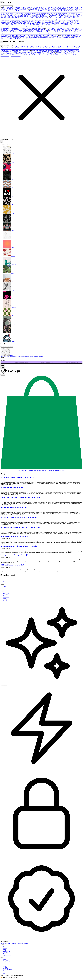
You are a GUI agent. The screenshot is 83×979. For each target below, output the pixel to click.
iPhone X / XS (68, 8)
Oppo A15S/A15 (51, 53)
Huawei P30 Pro (28, 37)
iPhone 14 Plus (63, 7)
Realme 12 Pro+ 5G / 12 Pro (42, 30)
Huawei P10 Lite (66, 37)
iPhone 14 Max (14, 46)
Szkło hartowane (50, 470)
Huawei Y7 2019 (6, 36)
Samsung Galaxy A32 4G (47, 23)
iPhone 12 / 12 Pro (30, 8)
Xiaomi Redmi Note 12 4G (44, 15)
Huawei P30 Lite (35, 37)
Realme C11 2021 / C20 (8, 29)
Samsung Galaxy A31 (56, 23)
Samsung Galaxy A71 (7, 22)
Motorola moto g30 (37, 32)
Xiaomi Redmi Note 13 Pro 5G (13, 16)
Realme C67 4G (32, 30)
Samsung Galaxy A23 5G (65, 27)
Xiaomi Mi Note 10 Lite (12, 13)
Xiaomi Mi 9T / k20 (29, 13)
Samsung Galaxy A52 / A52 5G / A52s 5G (62, 22)
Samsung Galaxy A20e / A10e (32, 24)
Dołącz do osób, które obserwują (14, 943)
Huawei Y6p (17, 36)
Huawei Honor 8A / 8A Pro (25, 38)
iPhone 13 (10, 8)
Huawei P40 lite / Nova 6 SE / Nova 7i (17, 37)
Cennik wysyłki (6, 961)
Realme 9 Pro (59, 29)
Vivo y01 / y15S (70, 16)
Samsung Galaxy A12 (36, 50)
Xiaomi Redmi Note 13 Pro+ (63, 15)
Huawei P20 (60, 37)
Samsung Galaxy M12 (49, 52)
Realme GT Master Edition (68, 28)
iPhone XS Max (61, 8)
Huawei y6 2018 (23, 36)
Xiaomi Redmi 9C (62, 10)
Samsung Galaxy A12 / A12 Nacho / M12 (47, 24)
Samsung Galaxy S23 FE (39, 28)
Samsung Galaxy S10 (66, 19)
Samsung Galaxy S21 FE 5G (37, 19)
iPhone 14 (74, 7)
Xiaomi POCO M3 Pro (6, 50)
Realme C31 (48, 29)
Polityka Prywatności (7, 969)
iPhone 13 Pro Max (36, 46)
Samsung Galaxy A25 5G (54, 27)
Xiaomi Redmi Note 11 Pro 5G (59, 14)
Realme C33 (7, 30)
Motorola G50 (64, 32)
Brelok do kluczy (37, 470)
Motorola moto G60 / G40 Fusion (10, 34)
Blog (4, 973)
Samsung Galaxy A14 (26, 27)
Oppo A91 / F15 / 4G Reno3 (42, 53)
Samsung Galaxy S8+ (64, 17)
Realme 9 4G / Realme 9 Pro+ (68, 29)
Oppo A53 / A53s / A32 (20, 31)
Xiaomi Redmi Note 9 (53, 9)
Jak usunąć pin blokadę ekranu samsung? (14, 536)
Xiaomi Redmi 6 (33, 12)
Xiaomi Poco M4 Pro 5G (19, 49)
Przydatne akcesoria (7, 955)
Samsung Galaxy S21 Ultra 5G (14, 19)
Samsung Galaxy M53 (50, 26)
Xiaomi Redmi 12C (35, 15)
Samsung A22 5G (9, 26)
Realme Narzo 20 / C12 (58, 28)
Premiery (5, 600)
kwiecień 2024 (6, 587)
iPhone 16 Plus (14, 7)
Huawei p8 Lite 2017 (55, 36)
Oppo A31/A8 (36, 31)
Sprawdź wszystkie (6, 346)
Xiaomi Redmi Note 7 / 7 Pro (12, 10)
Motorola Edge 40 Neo (7, 35)
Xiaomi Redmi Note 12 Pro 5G (24, 15)
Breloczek (30, 470)
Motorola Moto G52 (24, 35)
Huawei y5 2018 (48, 36)
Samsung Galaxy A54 (17, 27)
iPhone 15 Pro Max (31, 7)
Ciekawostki (5, 594)
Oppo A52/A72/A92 (29, 31)
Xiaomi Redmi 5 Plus (41, 12)
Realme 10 (76, 29)
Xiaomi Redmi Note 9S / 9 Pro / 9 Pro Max (40, 9)
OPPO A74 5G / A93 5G (10, 31)
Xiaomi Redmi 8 (12, 12)
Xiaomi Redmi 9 (36, 47)
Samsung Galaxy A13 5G (60, 26)
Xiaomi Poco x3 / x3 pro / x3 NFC (72, 12)
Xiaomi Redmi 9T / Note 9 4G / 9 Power (49, 10)
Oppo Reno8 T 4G (5, 32)
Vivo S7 (75, 16)
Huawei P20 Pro (47, 37)
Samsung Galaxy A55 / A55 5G (17, 28)
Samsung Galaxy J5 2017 (36, 21)
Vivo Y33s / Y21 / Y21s (55, 16)
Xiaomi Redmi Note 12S (74, 15)
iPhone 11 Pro (51, 8)
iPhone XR (73, 8)
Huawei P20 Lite (54, 37)
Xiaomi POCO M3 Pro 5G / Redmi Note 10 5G (37, 14)
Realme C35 (36, 29)
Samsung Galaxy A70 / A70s (18, 22)
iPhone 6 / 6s (25, 9)
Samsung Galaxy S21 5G (25, 19)
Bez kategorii (6, 593)
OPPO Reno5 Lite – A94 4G (56, 30)
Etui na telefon (21, 470)
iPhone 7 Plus (5, 9)
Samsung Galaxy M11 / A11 (8, 21)
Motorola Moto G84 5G (53, 35)
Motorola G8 (59, 32)
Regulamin (5, 968)
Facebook (5, 967)
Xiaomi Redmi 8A (5, 12)
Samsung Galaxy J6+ (18, 21)
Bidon (26, 470)
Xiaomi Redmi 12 (53, 15)
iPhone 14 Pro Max (56, 7)
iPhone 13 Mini (50, 46)
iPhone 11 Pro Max (44, 8)
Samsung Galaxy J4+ (67, 21)
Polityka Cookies (6, 970)
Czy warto (5, 595)
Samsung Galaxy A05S (27, 17)
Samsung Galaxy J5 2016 (47, 21)
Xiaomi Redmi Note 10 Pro (40, 49)
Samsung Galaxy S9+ (47, 17)
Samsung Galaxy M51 (42, 20)
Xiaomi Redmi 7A (19, 12)
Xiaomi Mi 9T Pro (21, 13)
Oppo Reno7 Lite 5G (61, 31)
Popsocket (5, 948)
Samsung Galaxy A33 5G (40, 26)
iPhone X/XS (9, 47)
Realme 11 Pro (22, 30)
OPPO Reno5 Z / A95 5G (52, 31)
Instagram (5, 966)
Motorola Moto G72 (59, 34)
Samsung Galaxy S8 (73, 17)
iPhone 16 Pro (20, 7)
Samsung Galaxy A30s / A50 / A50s (68, 23)
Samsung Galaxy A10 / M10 (61, 24)
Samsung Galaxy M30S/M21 (66, 50)
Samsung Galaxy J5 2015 (57, 21)
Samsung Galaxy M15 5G (37, 17)
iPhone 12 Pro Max (23, 8)
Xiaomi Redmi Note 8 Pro (73, 9)
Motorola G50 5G (31, 34)
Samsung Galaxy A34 (8, 27)
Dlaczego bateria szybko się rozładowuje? (14, 555)
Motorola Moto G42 (50, 34)
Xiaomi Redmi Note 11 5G (12, 15)
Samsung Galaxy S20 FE (48, 19)
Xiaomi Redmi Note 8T (63, 9)
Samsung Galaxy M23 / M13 (29, 26)
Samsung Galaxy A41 (17, 23)
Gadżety (5, 598)
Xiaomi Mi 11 (69, 13)
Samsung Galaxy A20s (21, 24)
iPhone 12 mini (37, 8)
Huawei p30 (41, 37)
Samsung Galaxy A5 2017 (7, 23)
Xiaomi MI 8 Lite (42, 13)
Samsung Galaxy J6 (27, 21)
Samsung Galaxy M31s (51, 20)
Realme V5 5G (50, 28)
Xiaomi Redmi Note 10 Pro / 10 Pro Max (18, 14)
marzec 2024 (5, 589)
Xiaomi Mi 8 (48, 13)
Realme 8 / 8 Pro (20, 29)
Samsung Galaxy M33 (36, 27)
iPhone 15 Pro (44, 7)
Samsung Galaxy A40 (26, 23)
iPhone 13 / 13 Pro (43, 46)
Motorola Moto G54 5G (33, 35)
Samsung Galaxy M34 (29, 28)
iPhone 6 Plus (20, 9)
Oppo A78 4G (12, 32)
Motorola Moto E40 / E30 (22, 34)
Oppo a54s (68, 31)
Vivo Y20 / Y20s (63, 16)
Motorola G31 (43, 34)
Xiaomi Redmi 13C (37, 16)
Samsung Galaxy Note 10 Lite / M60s (19, 20)
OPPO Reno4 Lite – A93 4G (68, 30)
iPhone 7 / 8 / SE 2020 (12, 9)
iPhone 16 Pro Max (7, 7)
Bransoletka (44, 470)
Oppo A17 (72, 31)
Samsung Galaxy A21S (7, 51)
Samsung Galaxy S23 (45, 27)
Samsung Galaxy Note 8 (6, 20)
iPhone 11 (56, 8)
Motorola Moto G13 (67, 34)
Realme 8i (15, 29)
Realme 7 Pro (27, 29)
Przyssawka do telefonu (60, 470)
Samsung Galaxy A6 (38, 22)
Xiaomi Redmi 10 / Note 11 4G (58, 12)
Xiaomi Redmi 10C (6, 14)
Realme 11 (27, 30)
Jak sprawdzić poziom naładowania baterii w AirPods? (19, 546)
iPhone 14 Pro (69, 7)
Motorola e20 (38, 34)
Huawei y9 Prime (64, 35)
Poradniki (5, 599)
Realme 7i (12, 30)
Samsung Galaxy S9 (56, 17)
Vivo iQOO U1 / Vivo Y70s (7, 17)
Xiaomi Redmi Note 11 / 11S (71, 14)
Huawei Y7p (71, 35)
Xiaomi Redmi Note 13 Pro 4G (26, 16)
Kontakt (4, 959)
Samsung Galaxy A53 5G (48, 22)
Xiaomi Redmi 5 (48, 12)
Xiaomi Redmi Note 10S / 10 (35, 10)
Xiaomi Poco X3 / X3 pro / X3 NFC (53, 49)
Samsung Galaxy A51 (45, 50)
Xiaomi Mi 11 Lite (62, 13)
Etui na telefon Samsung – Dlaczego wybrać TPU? (17, 477)
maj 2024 (5, 586)
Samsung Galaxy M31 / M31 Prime (63, 20)
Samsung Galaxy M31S (18, 52)
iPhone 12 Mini (72, 46)
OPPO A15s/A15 (43, 31)
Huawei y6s (12, 36)
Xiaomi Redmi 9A (69, 10)
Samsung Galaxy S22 (69, 26)
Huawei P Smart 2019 (6, 38)
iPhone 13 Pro (5, 8)
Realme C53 (16, 30)
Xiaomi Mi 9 (36, 13)
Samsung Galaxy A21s (11, 24)
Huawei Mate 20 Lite (15, 38)
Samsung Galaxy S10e (57, 19)
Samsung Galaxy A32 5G (36, 23)
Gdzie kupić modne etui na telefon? (12, 565)
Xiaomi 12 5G (50, 14)
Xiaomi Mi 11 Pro (54, 13)
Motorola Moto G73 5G (43, 35)
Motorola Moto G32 (16, 35)
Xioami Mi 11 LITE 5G (29, 49)
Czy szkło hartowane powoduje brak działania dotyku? (19, 517)
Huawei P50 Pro (63, 36)
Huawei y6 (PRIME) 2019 (32, 36)
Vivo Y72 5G (16, 17)
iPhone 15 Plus (38, 7)
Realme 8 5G (53, 29)
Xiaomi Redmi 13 (44, 16)
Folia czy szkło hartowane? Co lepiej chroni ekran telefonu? (20, 497)
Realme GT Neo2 (42, 29)
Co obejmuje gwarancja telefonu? (12, 487)
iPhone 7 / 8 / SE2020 (16, 47)
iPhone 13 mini (15, 8)
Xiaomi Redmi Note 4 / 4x (23, 10)
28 (3, 581)
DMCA (4, 971)
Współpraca (5, 960)
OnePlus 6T (26, 32)
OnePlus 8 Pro (21, 32)
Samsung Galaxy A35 (6, 28)
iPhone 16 (25, 7)
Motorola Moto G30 (10, 54)
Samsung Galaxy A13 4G (18, 26)
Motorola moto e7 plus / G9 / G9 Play (48, 32)
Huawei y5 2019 (41, 36)
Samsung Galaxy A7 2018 (29, 22)
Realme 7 (31, 29)
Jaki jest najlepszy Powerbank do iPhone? (14, 507)
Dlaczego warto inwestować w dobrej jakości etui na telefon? (21, 527)
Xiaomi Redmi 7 (26, 12)
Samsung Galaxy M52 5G (32, 20)
